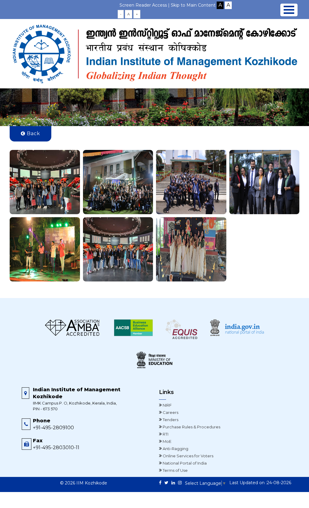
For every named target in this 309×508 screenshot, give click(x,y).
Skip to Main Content (193, 5)
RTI (165, 434)
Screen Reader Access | (145, 5)
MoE (166, 441)
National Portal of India (184, 463)
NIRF (167, 405)
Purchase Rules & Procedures (191, 426)
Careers (170, 412)
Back (32, 133)
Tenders (170, 419)
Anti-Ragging (175, 448)
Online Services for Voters (187, 455)
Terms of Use (175, 470)
